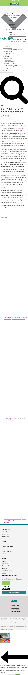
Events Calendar (10, 63)
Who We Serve (6, 46)
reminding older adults (18, 128)
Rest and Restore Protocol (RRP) (15, 29)
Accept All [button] (17, 674)
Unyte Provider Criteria (7, 570)
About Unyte (5, 70)
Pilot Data (12, 34)
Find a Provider (9, 68)
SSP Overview (13, 17)
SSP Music (12, 24)
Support (4, 561)
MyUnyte (11, 25)
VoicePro (8, 44)
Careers (4, 573)
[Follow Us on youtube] (9, 589)
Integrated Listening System (8, 548)
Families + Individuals (8, 66)
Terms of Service (15, 611)
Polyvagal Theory (10, 53)
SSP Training (12, 27)
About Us (4, 558)
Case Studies (9, 51)
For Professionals (6, 529)
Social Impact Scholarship (7, 565)
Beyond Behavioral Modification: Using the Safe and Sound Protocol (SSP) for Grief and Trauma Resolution (15, 520)
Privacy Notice (15, 608)
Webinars (8, 60)
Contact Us (4, 568)
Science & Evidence (7, 48)
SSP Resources (9, 61)
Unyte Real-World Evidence (13, 49)
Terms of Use (15, 609)
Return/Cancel (5, 563)
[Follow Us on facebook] (3, 589)
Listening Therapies (7, 13)
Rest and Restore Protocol (7, 551)
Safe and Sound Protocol (7, 546)
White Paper (8, 55)
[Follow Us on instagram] (7, 589)
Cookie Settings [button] (11, 674)
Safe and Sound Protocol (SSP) (14, 15)
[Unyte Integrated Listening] (6, 39)
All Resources (9, 58)
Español (4, 541)
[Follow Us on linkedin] (5, 589)
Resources (5, 56)
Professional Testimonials (13, 65)
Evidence (11, 22)
